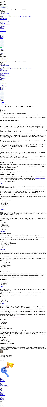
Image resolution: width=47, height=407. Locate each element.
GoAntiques (4, 326)
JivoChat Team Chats (12, 16)
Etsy (2, 286)
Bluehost (3, 209)
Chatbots (9, 9)
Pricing (1, 25)
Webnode (3, 249)
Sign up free (2, 50)
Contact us (1, 394)
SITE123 (3, 231)
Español (3, 53)
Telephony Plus (22, 16)
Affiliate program (2, 26)
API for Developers (3, 397)
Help (1, 27)
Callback (7, 13)
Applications (2, 28)
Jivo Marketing (3, 13)
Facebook (1, 379)
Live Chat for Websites (4, 9)
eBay (2, 269)
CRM (30, 16)
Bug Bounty (2, 399)
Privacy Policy (2, 392)
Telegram (20, 9)
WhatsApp (13, 9)
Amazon (2, 303)
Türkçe (1, 53)
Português (6, 53)
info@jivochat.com (3, 400)
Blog (1, 389)
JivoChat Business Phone (4, 16)
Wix (2, 183)
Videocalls (27, 16)
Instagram (17, 9)
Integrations (18, 16)
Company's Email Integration (4, 386)
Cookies (1, 393)
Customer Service (3, 7)
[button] (23, 2)
